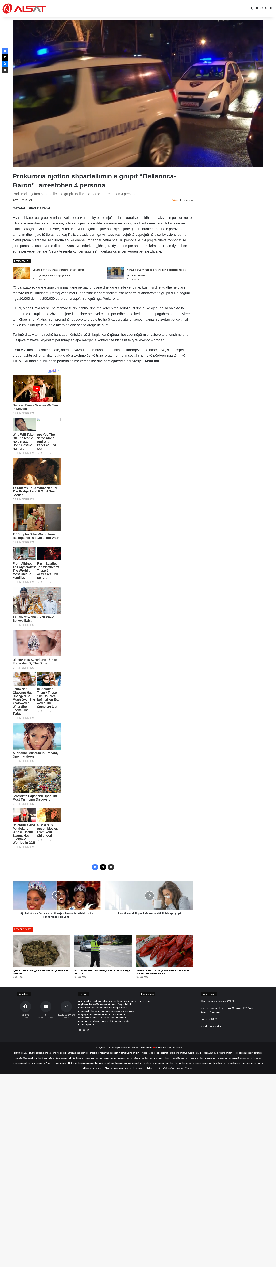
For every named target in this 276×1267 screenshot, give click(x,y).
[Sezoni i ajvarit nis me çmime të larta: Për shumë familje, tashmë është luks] (164, 951)
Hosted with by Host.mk (153, 1048)
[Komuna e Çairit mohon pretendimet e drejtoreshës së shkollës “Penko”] (115, 273)
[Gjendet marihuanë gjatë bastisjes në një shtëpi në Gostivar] (41, 951)
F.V (16, 200)
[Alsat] (24, 8)
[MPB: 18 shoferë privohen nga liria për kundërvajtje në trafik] (102, 951)
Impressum (145, 1001)
